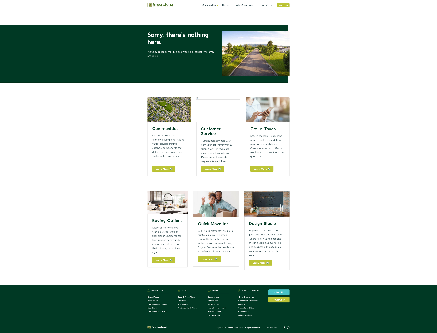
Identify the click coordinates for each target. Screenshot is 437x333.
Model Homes (214, 304)
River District (152, 308)
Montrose (182, 301)
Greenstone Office (246, 308)
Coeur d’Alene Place (186, 297)
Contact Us (283, 5)
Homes (225, 5)
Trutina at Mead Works (157, 304)
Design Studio (214, 315)
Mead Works (152, 301)
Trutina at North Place (187, 308)
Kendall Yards (153, 297)
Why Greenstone (244, 5)
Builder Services (245, 315)
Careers (241, 304)
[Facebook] (284, 328)
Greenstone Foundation (248, 301)
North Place (183, 304)
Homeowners (244, 312)
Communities (209, 5)
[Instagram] (288, 328)
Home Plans (213, 301)
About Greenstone (246, 297)
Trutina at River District (157, 312)
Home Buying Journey (217, 308)
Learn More (162, 169)
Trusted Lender (214, 312)
